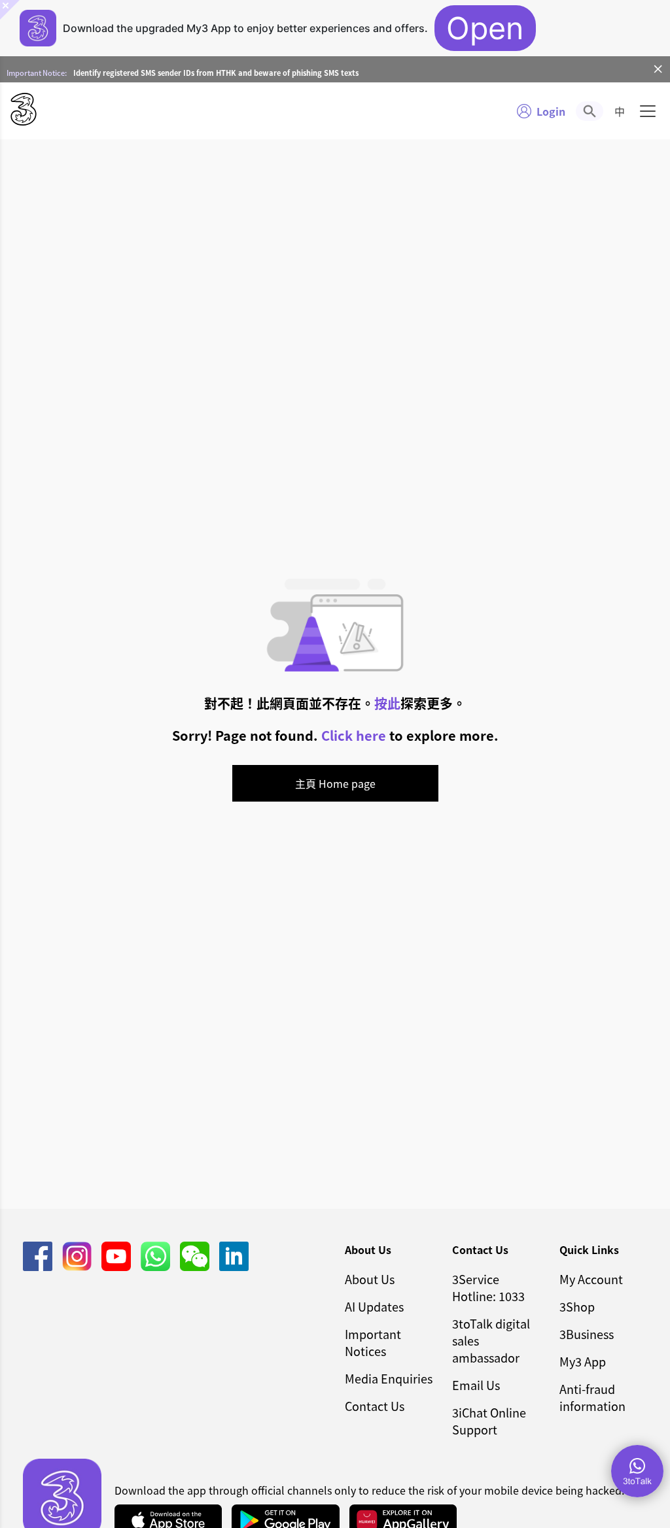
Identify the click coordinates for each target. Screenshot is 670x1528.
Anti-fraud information (592, 1397)
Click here (353, 735)
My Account (591, 1278)
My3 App (582, 1361)
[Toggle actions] (637, 1471)
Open (484, 28)
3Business (586, 1333)
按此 (387, 703)
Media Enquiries (388, 1378)
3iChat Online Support (489, 1421)
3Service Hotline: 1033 (488, 1287)
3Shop (577, 1306)
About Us (370, 1278)
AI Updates (374, 1306)
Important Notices (373, 1342)
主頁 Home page (335, 783)
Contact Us (374, 1405)
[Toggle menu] (648, 111)
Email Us (476, 1384)
